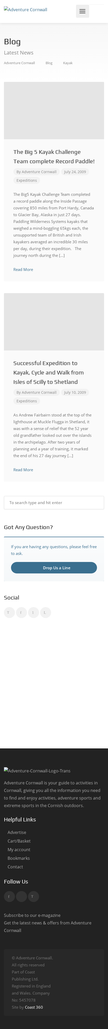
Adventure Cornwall (39, 171)
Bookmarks (19, 858)
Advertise (17, 832)
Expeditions (27, 180)
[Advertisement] (54, 684)
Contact (15, 867)
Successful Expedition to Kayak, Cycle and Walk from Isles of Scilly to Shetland (48, 372)
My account (19, 849)
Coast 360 (34, 1007)
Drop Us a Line (56, 567)
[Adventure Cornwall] (25, 9)
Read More (23, 269)
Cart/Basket (19, 841)
